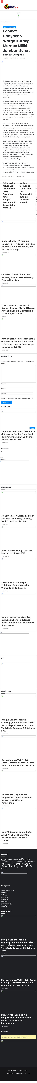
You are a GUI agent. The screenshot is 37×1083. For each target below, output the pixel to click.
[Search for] (35, 7)
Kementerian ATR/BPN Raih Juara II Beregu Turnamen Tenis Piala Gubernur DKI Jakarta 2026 (18, 763)
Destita (18, 12)
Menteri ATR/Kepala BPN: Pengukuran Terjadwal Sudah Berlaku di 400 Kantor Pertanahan (16, 798)
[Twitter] (0, 1082)
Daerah (5, 27)
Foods (10, 862)
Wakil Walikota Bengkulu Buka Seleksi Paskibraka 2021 (17, 552)
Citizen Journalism (11, 859)
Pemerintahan (12, 27)
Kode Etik (27, 1073)
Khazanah (22, 862)
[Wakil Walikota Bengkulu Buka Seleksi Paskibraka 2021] (18, 537)
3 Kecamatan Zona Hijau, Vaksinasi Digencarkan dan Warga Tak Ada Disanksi (15, 585)
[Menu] (2, 7)
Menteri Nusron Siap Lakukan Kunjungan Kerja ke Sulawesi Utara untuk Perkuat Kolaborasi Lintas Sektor (17, 621)
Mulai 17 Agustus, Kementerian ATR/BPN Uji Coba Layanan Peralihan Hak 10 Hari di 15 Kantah (16, 836)
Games (14, 862)
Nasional (3, 899)
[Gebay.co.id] (11, 6)
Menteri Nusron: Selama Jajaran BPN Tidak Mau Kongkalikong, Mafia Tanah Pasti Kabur (17, 518)
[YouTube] (18, 1077)
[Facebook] (14, 1077)
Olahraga (9, 864)
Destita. (1, 457)
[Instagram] (23, 1077)
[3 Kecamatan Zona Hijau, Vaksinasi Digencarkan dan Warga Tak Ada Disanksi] (18, 569)
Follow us (4, 1031)
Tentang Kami (10, 1073)
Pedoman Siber (20, 1073)
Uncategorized (20, 866)
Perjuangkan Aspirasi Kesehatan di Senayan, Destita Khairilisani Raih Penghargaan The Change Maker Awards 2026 (18, 435)
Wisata (4, 868)
